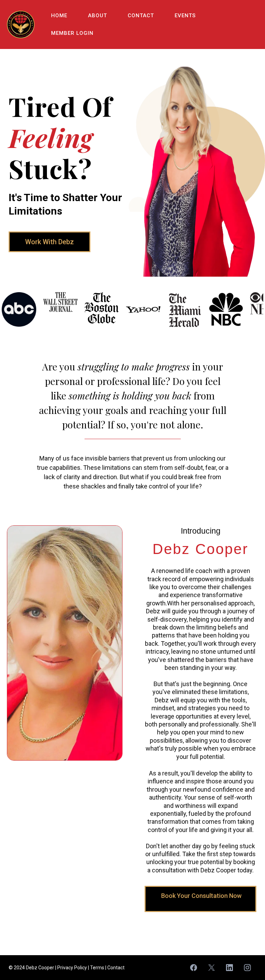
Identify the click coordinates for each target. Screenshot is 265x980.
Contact (141, 15)
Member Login (72, 33)
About (97, 15)
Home (59, 15)
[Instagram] (247, 968)
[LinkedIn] (229, 968)
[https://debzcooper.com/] (21, 24)
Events (185, 15)
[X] (211, 968)
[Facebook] (194, 968)
